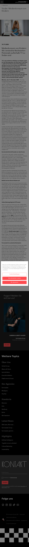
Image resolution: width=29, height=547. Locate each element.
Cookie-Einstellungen (14, 274)
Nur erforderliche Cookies (14, 278)
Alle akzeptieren (14, 282)
